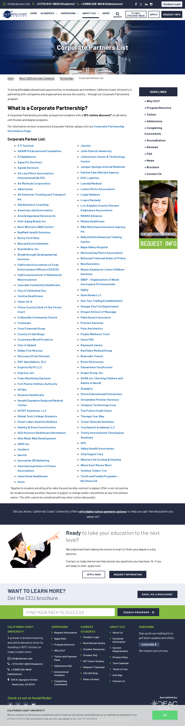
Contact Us (119, 681)
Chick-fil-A (25, 301)
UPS (83, 443)
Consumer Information (119, 640)
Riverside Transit (92, 356)
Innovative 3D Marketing (33, 460)
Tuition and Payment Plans (65, 658)
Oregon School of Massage (98, 311)
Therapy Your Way (92, 416)
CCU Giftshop (90, 673)
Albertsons (25, 189)
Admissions (68, 13)
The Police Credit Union (96, 410)
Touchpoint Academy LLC (98, 427)
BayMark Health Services (34, 232)
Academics (47, 13)
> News (149, 160)
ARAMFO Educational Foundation (39, 151)
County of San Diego (31, 334)
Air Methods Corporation (34, 183)
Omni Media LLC (91, 295)
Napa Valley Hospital (94, 247)
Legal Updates (90, 194)
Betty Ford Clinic (29, 238)
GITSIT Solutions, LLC (32, 410)
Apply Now (60, 638)
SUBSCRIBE (148, 644)
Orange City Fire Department (100, 306)
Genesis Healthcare (31, 394)
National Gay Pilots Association (102, 252)
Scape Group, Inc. (92, 372)
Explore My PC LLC (30, 367)
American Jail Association (35, 210)
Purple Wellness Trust (95, 334)
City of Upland (27, 345)
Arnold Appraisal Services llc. (37, 215)
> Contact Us (153, 173)
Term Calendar (121, 663)
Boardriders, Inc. (28, 249)
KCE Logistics (90, 177)
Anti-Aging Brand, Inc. (32, 221)
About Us (118, 632)
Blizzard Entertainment (33, 243)
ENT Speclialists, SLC (32, 361)
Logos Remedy (91, 200)
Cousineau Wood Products (35, 339)
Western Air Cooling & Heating (101, 459)
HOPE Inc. (24, 444)
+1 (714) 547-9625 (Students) (27, 663)
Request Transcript (94, 667)
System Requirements (120, 649)
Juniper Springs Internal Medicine (103, 166)
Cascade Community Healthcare (39, 285)
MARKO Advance (92, 215)
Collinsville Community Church (37, 317)
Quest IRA (87, 339)
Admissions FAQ (63, 665)
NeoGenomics (90, 263)
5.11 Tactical (25, 145)
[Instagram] (151, 4)
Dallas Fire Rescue (30, 350)
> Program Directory (158, 107)
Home (33, 13)
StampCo (87, 388)
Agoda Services (28, 167)
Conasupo (24, 322)
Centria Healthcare (30, 296)
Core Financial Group (31, 328)
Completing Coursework (60, 682)
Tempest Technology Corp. (99, 405)
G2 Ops (22, 389)
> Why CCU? (152, 101)
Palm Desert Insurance (96, 317)
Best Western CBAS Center (36, 226)
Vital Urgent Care (92, 454)
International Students (61, 673)
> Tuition (150, 114)
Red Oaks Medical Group (96, 350)
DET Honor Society (93, 661)
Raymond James (92, 345)
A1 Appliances (27, 156)
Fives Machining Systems (34, 378)
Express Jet (26, 372)
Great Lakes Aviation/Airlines (37, 421)
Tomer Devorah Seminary (97, 421)
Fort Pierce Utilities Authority (37, 383)
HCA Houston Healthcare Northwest (42, 432)
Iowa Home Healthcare (33, 476)
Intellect (23, 449)
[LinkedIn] (146, 4)
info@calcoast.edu (22, 658)
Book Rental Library (94, 643)
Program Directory (64, 644)
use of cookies (87, 718)
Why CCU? (59, 650)
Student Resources (94, 649)
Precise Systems (92, 322)
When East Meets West (96, 465)
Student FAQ (90, 655)
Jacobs (86, 145)
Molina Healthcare (93, 221)
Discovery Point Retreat (34, 356)
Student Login (171, 4)
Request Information (65, 632)
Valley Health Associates (97, 448)
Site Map (117, 675)
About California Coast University (36, 78)
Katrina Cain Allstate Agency (100, 172)
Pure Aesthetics (92, 328)
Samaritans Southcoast (97, 367)
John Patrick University (96, 151)
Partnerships (67, 78)
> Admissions (153, 121)
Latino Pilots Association (98, 189)
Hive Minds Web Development (37, 438)
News (106, 13)
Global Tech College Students (37, 416)
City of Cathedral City (32, 290)
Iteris (21, 481)
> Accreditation (155, 140)
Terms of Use (120, 669)
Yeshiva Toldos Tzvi (94, 470)
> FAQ (148, 153)
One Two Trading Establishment (102, 300)
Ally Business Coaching (33, 204)
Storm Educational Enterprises (101, 394)
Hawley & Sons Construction (37, 427)
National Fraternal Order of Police (103, 258)
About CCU (89, 13)
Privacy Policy (120, 657)
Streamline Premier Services (100, 399)
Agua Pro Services (30, 162)
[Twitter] (141, 4)
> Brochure (152, 167)
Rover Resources (92, 361)
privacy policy (16, 718)
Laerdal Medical (91, 183)
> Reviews (151, 147)
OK (165, 715)
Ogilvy (84, 289)
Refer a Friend (91, 679)
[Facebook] (136, 4)
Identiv (22, 455)
